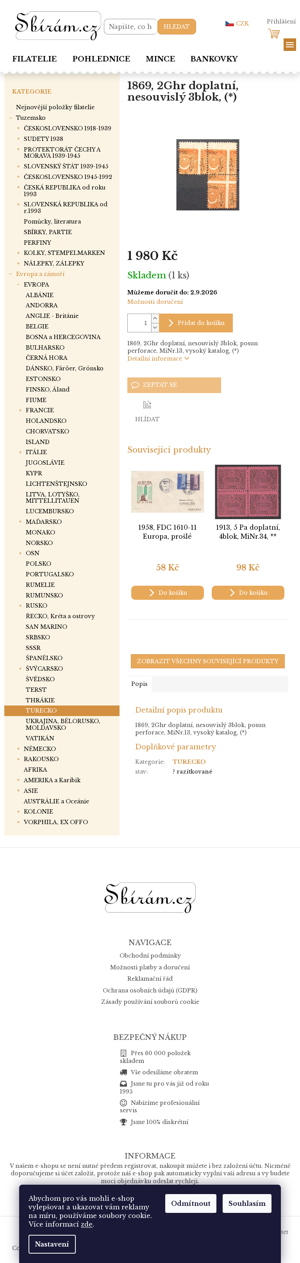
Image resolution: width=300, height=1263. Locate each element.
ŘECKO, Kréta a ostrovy (60, 616)
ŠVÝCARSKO (44, 668)
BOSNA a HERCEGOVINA (63, 337)
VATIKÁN (40, 738)
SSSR (33, 647)
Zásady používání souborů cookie (150, 1001)
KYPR (34, 473)
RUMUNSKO (44, 595)
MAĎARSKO (44, 521)
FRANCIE (40, 410)
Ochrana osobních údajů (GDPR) (150, 990)
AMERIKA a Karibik (52, 780)
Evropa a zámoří (40, 274)
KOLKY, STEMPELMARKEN (64, 252)
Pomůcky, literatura (52, 221)
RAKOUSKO (41, 759)
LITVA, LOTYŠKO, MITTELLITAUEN (53, 498)
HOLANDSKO (46, 420)
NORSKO (39, 543)
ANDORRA (42, 305)
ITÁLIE (36, 452)
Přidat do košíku (201, 323)
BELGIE (37, 326)
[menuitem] (34, 59)
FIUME (36, 400)
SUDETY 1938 (43, 139)
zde (87, 1224)
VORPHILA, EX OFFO (56, 822)
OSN (32, 553)
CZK (242, 23)
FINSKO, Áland (48, 389)
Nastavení (52, 1244)
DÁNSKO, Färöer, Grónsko (65, 368)
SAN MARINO (46, 626)
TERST (36, 689)
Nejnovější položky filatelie (55, 107)
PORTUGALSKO (50, 574)
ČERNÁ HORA (47, 357)
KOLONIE (38, 811)
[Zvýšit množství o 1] (155, 318)
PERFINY (37, 242)
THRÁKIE (40, 700)
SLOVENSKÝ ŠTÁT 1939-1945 (66, 166)
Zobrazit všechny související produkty (208, 661)
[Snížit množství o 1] (155, 327)
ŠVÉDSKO (40, 679)
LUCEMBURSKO (50, 511)
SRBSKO (38, 637)
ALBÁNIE (40, 295)
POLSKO (38, 563)
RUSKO (36, 605)
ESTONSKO (43, 379)
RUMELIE (40, 584)
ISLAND (38, 442)
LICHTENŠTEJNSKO (56, 483)
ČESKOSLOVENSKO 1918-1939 (67, 128)
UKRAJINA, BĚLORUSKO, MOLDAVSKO (63, 724)
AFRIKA (35, 769)
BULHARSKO (45, 347)
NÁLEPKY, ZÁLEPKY (54, 263)
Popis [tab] (139, 683)
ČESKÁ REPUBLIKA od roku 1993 (64, 191)
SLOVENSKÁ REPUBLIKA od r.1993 (65, 208)
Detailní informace (154, 358)
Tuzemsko (31, 117)
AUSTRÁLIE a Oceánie (56, 801)
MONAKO (40, 532)
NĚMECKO (40, 748)
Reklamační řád (150, 978)
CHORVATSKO (47, 431)
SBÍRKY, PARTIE (48, 232)
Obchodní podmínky (150, 955)
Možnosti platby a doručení (150, 967)
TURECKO (41, 710)
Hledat (177, 26)
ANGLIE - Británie (52, 315)
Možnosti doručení (155, 301)
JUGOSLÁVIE (45, 462)
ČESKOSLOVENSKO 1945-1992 (68, 176)
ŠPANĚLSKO (44, 658)
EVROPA (36, 284)
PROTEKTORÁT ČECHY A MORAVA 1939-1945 (62, 153)
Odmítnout (191, 1203)
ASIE (31, 790)
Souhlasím (247, 1203)
